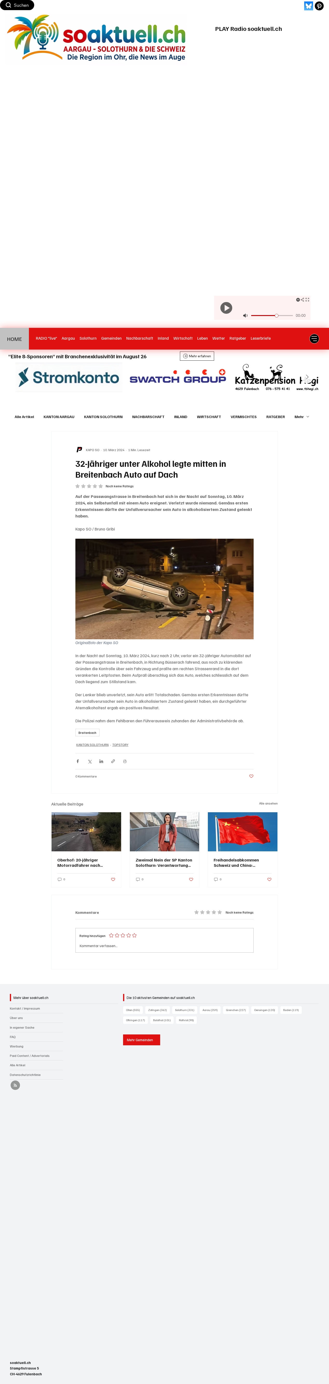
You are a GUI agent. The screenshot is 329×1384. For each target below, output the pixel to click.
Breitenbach (87, 732)
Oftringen (137, 1020)
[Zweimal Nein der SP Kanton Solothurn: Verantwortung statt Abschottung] (164, 831)
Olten (134, 1010)
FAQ (13, 1037)
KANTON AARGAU (59, 416)
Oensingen (266, 1010)
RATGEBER (275, 416)
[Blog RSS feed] (15, 1085)
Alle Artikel (24, 416)
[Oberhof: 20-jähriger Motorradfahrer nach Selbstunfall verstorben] (86, 831)
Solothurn (186, 1010)
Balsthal (163, 1020)
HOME (14, 338)
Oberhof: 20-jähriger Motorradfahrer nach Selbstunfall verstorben (80, 862)
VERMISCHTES (244, 416)
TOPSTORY (120, 745)
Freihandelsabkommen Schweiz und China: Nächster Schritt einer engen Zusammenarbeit (242, 862)
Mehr (299, 416)
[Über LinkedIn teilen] (101, 761)
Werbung (16, 1046)
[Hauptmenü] (314, 339)
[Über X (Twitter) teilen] (89, 761)
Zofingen (159, 1010)
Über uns (16, 1018)
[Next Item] (307, 377)
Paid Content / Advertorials (30, 1055)
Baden (292, 1010)
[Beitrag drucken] (125, 761)
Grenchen (237, 1010)
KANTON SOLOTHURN (103, 416)
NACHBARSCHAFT (148, 416)
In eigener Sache (22, 1027)
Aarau (212, 1010)
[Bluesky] (308, 5)
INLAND (180, 416)
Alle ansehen (268, 803)
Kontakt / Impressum (25, 1008)
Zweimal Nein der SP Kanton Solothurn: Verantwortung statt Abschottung (164, 862)
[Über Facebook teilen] (77, 761)
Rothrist (188, 1020)
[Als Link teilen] (113, 761)
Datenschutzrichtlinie (25, 1075)
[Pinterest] (319, 5)
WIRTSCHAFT (209, 416)
